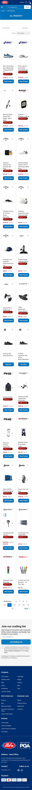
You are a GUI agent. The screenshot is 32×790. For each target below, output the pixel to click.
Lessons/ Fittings (5, 691)
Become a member (6, 706)
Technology (20, 676)
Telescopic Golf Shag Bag (8, 581)
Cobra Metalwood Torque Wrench (22, 309)
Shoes (3, 685)
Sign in (22, 2)
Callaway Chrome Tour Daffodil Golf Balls (7, 166)
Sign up (19, 700)
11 (9, 605)
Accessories (4, 688)
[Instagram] (22, 770)
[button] (16, 28)
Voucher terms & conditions (8, 728)
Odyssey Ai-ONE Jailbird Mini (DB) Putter (23, 398)
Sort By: (14, 33)
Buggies (19, 679)
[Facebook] (18, 770)
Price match (4, 731)
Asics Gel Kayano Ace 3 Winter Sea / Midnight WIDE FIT (8, 69)
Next (11, 54)
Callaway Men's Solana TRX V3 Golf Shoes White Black (23, 166)
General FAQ (20, 706)
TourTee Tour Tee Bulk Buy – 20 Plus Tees (23, 582)
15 (28, 605)
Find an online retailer (7, 714)
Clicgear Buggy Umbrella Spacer (23, 260)
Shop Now (8, 364)
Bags (2, 682)
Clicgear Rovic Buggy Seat (7, 309)
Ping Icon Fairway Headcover (6, 445)
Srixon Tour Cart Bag (23, 490)
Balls (18, 685)
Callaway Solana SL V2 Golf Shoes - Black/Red (8, 214)
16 (12, 608)
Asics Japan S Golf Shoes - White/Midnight (23, 68)
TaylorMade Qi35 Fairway (8, 534)
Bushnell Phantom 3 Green (23, 115)
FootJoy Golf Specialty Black (8, 354)
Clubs (18, 688)
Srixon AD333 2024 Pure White (8, 490)
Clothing (19, 682)
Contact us (20, 709)
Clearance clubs (5, 679)
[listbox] (23, 33)
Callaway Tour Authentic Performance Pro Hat (8, 262)
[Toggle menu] (3, 7)
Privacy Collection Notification (12, 650)
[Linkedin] (25, 770)
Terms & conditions (6, 725)
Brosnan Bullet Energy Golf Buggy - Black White (7, 117)
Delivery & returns (22, 703)
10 (4, 605)
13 (19, 605)
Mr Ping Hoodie (8, 397)
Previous (5, 54)
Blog (2, 703)
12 (14, 605)
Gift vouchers (4, 676)
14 (23, 605)
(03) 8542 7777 (6, 770)
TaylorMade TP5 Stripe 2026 (23, 534)
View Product (8, 81)
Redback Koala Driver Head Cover (22, 444)
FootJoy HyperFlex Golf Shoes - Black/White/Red (23, 356)
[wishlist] (26, 2)
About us (3, 700)
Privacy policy (5, 722)
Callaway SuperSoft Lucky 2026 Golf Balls (23, 213)
